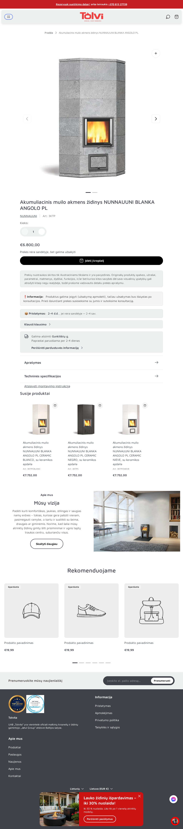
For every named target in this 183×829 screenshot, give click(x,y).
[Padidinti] (156, 53)
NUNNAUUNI (28, 216)
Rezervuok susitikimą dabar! (73, 4)
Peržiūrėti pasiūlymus (100, 818)
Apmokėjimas (103, 713)
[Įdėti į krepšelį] (55, 405)
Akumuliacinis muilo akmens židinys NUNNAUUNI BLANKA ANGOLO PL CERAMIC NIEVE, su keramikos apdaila (127, 453)
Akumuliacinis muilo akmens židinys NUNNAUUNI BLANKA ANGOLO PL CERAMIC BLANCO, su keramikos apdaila (37, 453)
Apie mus (14, 768)
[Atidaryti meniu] (8, 17)
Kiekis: (24, 223)
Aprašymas (32, 362)
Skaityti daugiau (47, 543)
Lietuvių (75, 788)
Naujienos (14, 761)
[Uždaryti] (139, 796)
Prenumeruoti (162, 680)
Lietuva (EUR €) (99, 788)
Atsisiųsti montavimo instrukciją (47, 386)
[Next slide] (156, 118)
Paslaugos (14, 754)
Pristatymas (103, 705)
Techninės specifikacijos (42, 376)
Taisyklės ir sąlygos (107, 727)
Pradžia (49, 32)
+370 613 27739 (117, 4)
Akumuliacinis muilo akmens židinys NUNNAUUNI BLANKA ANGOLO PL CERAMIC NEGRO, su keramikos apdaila (82, 453)
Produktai (14, 747)
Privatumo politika (107, 720)
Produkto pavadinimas (18, 642)
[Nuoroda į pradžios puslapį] (17, 704)
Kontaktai (14, 775)
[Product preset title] (31, 610)
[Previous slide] (27, 118)
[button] (88, 192)
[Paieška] (168, 17)
